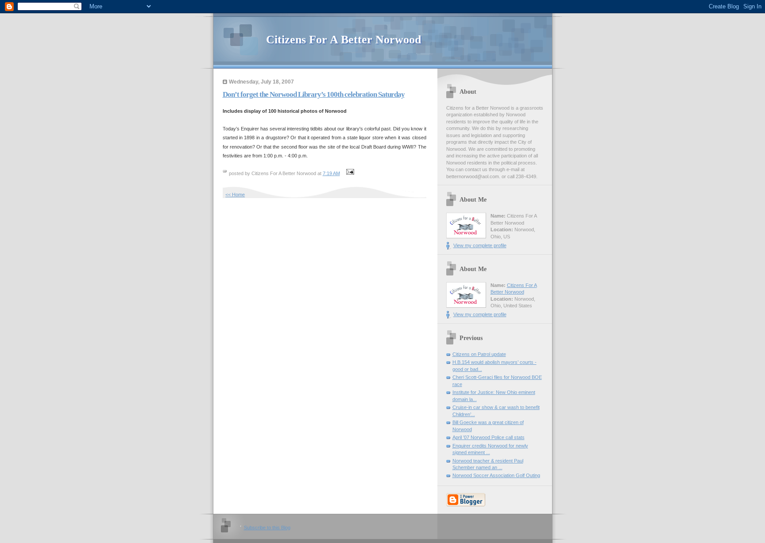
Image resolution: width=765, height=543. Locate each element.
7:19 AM (331, 173)
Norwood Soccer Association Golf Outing (496, 475)
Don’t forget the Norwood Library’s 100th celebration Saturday (314, 94)
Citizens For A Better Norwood (343, 39)
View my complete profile (479, 245)
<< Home (235, 194)
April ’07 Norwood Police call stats (488, 437)
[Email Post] (349, 173)
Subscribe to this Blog (267, 527)
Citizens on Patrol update (479, 354)
